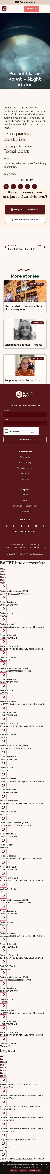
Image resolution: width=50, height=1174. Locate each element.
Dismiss (23, 1170)
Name (6, 410)
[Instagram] (14, 525)
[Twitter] (6, 525)
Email (5, 419)
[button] (6, 186)
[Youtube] (43, 525)
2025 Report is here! (25, 2)
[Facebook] (21, 525)
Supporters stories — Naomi (23, 345)
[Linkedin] (28, 525)
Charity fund (25, 452)
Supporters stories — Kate (22, 381)
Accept (14, 1170)
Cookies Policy (34, 1170)
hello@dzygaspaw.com (25, 531)
